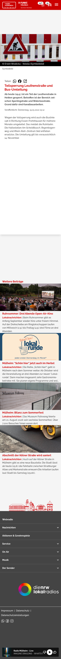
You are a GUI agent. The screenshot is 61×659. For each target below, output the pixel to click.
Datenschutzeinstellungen (15, 615)
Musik (5, 560)
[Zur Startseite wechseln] (9, 5)
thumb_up (54, 652)
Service (6, 543)
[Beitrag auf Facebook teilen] (19, 81)
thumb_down (44, 652)
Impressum (7, 610)
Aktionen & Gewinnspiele (16, 535)
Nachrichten (9, 527)
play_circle (49, 652)
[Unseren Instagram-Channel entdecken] (12, 621)
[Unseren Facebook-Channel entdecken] (7, 621)
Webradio (7, 519)
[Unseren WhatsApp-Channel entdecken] (3, 621)
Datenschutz (22, 610)
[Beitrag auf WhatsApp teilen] (14, 81)
